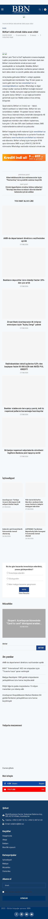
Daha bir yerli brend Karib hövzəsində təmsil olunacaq (12, 531)
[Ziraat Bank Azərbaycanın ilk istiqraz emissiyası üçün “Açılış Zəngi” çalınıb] (24, 304)
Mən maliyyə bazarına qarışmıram (22, 584)
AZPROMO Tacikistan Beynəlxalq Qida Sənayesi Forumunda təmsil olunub (35, 532)
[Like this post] (19, 168)
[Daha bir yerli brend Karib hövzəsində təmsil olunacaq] (12, 519)
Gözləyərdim (14, 579)
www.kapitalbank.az (10, 86)
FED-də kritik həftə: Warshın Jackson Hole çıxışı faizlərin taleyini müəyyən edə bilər (34, 503)
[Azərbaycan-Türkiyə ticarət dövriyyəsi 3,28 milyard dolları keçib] (12, 490)
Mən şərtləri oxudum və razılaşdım (18, 892)
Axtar (4, 644)
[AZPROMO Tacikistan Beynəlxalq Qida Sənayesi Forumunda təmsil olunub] (35, 519)
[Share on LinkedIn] (35, 168)
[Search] (40, 10)
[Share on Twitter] (30, 168)
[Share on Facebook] (24, 168)
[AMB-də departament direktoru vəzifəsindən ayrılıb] (24, 220)
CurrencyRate (8, 768)
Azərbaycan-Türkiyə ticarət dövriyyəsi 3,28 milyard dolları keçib (11, 502)
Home (4, 24)
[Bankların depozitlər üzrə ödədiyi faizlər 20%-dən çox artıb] (24, 262)
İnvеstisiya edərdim (16, 573)
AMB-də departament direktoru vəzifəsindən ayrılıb (23, 662)
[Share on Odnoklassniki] (41, 168)
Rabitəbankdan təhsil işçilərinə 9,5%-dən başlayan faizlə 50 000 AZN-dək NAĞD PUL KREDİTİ (24, 366)
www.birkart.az (28, 83)
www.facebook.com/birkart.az (23, 137)
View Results (24, 593)
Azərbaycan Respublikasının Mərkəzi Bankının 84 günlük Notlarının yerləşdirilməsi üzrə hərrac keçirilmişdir (21, 698)
